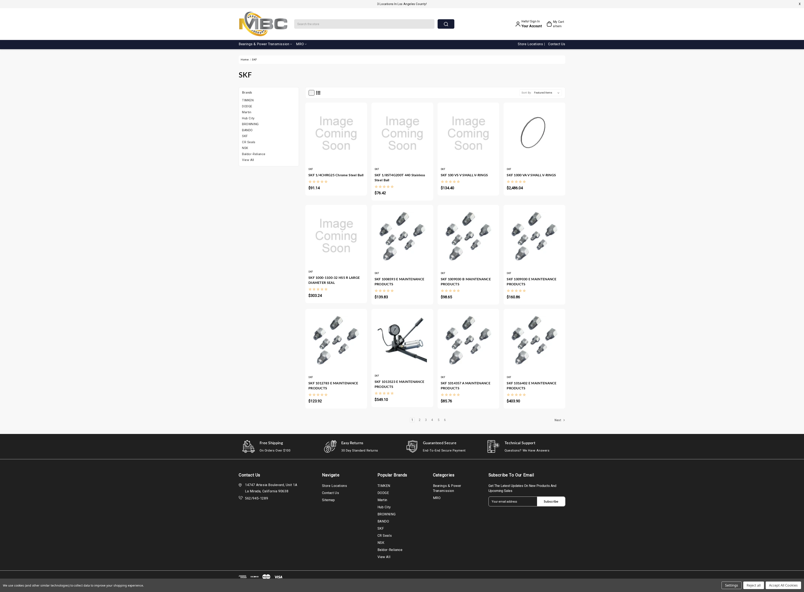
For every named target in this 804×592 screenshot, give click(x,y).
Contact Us (556, 44)
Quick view (332, 131)
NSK (245, 148)
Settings (731, 585)
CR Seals (248, 142)
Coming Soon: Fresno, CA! (402, 4)
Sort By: (527, 92)
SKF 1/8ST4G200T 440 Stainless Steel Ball (400, 178)
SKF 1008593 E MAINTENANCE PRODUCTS (399, 282)
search (446, 24)
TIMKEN (248, 100)
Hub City (248, 118)
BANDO (247, 130)
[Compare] (340, 131)
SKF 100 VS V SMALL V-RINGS (464, 175)
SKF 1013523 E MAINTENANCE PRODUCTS (399, 384)
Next (558, 420)
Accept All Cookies (783, 585)
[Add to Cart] (323, 131)
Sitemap (328, 500)
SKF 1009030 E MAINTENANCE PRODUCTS (532, 282)
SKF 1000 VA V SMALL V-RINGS (531, 175)
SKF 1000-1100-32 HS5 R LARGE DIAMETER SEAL (334, 280)
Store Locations (531, 44)
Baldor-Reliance (253, 154)
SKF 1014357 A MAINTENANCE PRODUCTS (466, 386)
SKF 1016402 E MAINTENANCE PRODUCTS (532, 386)
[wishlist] (348, 131)
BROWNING (250, 124)
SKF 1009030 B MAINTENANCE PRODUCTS (466, 282)
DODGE (247, 106)
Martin (246, 112)
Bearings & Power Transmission (264, 44)
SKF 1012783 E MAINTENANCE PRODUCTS (333, 386)
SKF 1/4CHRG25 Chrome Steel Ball (335, 175)
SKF (245, 136)
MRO (300, 44)
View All (248, 160)
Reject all (754, 585)
